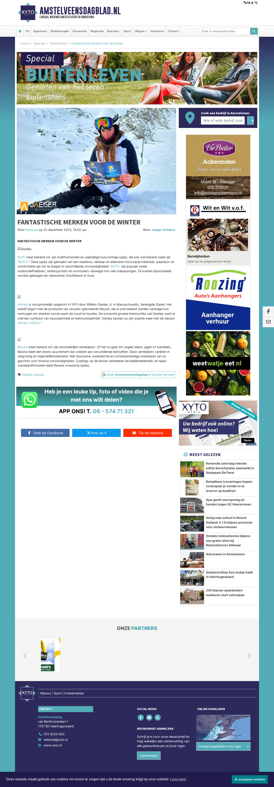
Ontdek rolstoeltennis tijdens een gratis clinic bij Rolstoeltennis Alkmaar (228, 540)
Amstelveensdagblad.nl (80, 11)
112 (27, 31)
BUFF (21, 257)
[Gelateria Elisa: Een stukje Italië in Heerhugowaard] (192, 578)
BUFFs (23, 262)
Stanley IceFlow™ (30, 323)
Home (24, 43)
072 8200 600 (54, 734)
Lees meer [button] (178, 779)
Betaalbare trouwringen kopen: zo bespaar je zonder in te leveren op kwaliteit (229, 486)
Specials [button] (112, 31)
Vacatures (157, 31)
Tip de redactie (150, 433)
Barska (22, 347)
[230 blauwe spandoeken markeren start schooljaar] (192, 596)
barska (39, 374)
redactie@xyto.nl (56, 739)
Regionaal (97, 31)
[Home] (19, 31)
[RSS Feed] (158, 717)
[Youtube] (149, 717)
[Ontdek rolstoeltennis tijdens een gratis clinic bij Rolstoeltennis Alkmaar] (192, 542)
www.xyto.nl (53, 745)
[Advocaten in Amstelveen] (192, 560)
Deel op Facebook (48, 433)
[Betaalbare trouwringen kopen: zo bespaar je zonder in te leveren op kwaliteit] (192, 487)
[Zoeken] (254, 31)
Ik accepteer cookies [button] (250, 779)
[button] (20, 656)
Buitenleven (58, 43)
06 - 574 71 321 (113, 411)
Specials (40, 43)
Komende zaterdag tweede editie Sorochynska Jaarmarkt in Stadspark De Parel (230, 468)
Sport (127, 31)
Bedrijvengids (60, 31)
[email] (268, 322)
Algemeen (40, 31)
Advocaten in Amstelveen (225, 554)
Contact (173, 31)
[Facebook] (141, 717)
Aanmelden (149, 755)
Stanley (23, 304)
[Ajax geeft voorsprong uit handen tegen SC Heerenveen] (192, 505)
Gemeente (80, 31)
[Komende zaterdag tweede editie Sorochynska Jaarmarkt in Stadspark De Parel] (192, 469)
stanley (27, 374)
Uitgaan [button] (140, 31)
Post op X (99, 433)
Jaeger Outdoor (163, 230)
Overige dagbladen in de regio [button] (219, 746)
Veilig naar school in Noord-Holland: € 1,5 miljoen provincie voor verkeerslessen (229, 522)
